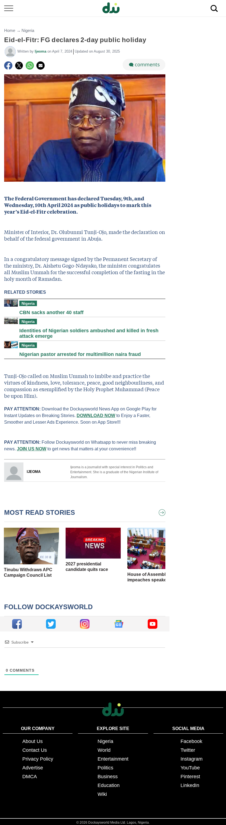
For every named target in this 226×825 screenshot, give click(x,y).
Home (9, 30)
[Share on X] (19, 65)
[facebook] (17, 624)
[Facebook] (8, 65)
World (104, 750)
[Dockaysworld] (113, 8)
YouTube (190, 767)
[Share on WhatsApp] (30, 65)
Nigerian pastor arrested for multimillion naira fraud (80, 354)
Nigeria (27, 30)
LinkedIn (190, 785)
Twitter (188, 750)
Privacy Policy (37, 759)
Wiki (102, 794)
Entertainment (113, 759)
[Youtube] (152, 624)
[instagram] (85, 624)
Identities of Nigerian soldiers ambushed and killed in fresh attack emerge (88, 333)
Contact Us (34, 750)
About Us (32, 741)
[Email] (40, 65)
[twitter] (51, 624)
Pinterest (190, 776)
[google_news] (118, 624)
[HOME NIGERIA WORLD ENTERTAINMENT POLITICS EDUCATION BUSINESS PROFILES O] (113, 8)
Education (109, 785)
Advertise (32, 767)
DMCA (29, 776)
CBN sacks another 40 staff (51, 312)
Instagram (192, 759)
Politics (105, 767)
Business (108, 776)
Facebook (191, 741)
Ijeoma (41, 51)
